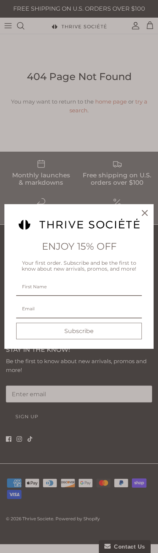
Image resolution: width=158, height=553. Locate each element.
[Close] (145, 213)
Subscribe (79, 331)
